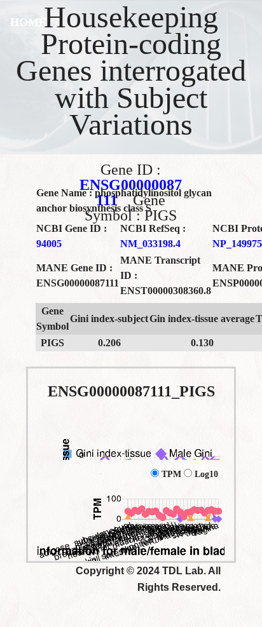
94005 (49, 243)
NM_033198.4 (150, 243)
